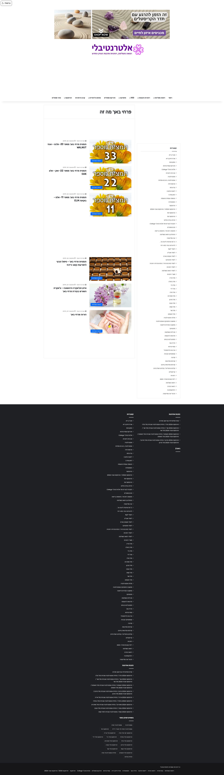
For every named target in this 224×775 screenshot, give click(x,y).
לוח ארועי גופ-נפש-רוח (168, 245)
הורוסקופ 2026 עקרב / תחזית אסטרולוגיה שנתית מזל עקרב (113, 708)
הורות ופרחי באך (78, 314)
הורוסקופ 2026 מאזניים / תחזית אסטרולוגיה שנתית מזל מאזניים (111, 704)
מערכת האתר (80, 141)
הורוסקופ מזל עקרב (111, 745)
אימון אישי (172, 162)
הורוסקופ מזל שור (112, 749)
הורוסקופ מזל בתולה (126, 737)
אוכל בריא (172, 155)
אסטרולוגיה (171, 177)
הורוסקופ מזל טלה (126, 741)
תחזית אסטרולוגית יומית (109, 753)
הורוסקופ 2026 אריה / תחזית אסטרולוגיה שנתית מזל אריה (113, 697)
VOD (132, 98)
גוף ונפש (172, 187)
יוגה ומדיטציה (171, 238)
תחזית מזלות (128, 757)
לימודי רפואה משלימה (168, 271)
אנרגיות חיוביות (170, 173)
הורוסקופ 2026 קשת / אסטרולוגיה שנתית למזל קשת (115, 712)
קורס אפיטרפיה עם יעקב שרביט (169, 421)
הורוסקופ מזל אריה (110, 733)
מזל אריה (172, 278)
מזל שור (172, 310)
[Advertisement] (89, 235)
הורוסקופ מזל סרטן (126, 745)
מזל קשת (172, 307)
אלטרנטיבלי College (168, 169)
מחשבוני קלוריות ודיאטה (167, 325)
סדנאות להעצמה (170, 336)
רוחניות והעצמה (144, 98)
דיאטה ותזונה (171, 191)
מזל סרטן (172, 299)
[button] (6, 3)
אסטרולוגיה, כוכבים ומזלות (166, 180)
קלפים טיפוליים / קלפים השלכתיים (164, 368)
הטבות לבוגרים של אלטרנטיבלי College (162, 224)
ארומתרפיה (171, 184)
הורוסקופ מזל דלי (98, 737)
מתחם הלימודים (95, 98)
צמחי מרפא (171, 346)
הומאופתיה (171, 202)
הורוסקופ (68, 98)
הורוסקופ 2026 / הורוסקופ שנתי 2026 (162, 209)
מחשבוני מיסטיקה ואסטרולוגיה (165, 321)
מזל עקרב (172, 303)
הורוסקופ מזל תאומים (125, 753)
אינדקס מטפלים (109, 98)
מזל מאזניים (171, 296)
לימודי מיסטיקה (170, 260)
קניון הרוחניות (80, 98)
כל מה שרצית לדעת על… (167, 242)
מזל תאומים (171, 314)
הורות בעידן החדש (169, 220)
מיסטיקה (123, 98)
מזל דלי (173, 289)
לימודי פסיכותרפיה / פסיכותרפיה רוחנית (162, 263)
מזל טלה (172, 292)
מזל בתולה (172, 281)
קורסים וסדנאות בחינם (168, 365)
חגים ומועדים (171, 227)
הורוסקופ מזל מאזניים (111, 741)
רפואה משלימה (160, 98)
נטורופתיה (160, 771)
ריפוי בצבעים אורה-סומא (167, 379)
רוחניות (173, 375)
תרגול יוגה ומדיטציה (169, 393)
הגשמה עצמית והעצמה (168, 198)
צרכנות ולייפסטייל (169, 350)
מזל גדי (173, 285)
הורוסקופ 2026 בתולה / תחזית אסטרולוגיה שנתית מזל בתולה (112, 701)
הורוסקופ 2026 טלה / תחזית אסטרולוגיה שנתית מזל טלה (160, 424)
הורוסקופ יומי (171, 213)
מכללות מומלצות (170, 332)
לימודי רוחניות (171, 267)
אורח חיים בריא (170, 158)
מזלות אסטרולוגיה (169, 318)
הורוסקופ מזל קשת (126, 749)
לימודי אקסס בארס (169, 256)
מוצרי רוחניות (171, 274)
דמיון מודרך (171, 195)
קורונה (173, 357)
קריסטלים (172, 372)
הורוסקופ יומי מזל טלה (125, 733)
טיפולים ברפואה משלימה (167, 234)
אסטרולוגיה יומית (117, 725)
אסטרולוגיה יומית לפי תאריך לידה (122, 729)
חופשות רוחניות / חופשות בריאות (165, 231)
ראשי (170, 98)
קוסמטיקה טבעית (169, 354)
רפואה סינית (171, 386)
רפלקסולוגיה (171, 390)
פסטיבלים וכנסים (169, 339)
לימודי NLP (171, 249)
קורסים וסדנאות (170, 361)
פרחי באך (172, 343)
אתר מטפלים (56, 98)
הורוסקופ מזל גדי (111, 737)
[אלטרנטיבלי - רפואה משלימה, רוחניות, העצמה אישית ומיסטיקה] (112, 49)
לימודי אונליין (171, 252)
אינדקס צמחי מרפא (169, 166)
